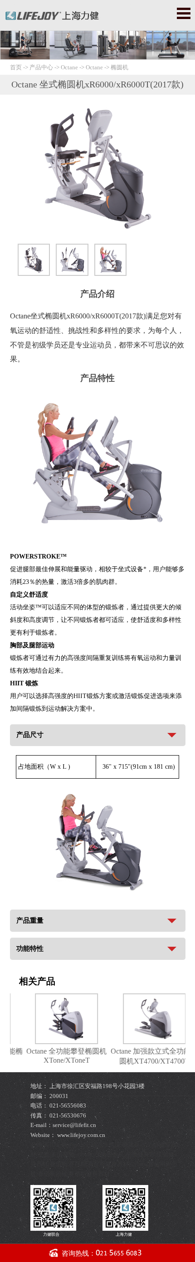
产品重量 (30, 920)
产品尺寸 (30, 734)
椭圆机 (119, 67)
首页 (16, 67)
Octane (69, 67)
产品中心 (41, 67)
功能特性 (30, 948)
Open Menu (183, 13)
